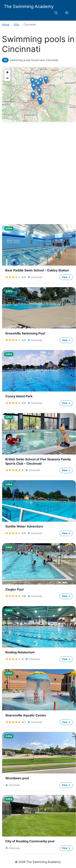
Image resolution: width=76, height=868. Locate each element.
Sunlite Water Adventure (24, 526)
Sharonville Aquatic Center (25, 715)
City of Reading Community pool (29, 841)
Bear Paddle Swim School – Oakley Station (37, 270)
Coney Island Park (19, 396)
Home (5, 24)
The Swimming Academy (29, 6)
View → (66, 277)
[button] (56, 13)
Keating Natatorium (20, 652)
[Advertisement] (38, 181)
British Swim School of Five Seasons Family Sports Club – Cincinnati (38, 461)
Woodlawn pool (17, 778)
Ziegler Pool (14, 589)
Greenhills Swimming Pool (25, 333)
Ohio (16, 24)
